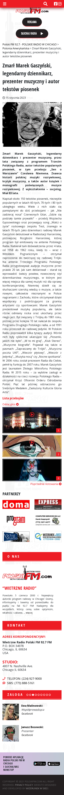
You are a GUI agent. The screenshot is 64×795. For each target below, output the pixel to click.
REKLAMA (32, 22)
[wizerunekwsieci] (48, 536)
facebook (27, 713)
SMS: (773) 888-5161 (20, 683)
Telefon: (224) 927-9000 (24, 679)
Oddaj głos (9, 404)
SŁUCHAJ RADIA (29, 33)
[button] (27, 695)
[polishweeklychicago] (16, 520)
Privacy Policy (24, 784)
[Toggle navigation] (5, 3)
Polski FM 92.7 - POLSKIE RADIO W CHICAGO (32, 8)
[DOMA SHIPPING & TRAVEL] (16, 504)
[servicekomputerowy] (48, 520)
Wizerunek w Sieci (37, 788)
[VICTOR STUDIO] (16, 536)
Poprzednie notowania (44, 484)
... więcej (28, 612)
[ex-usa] (48, 504)
